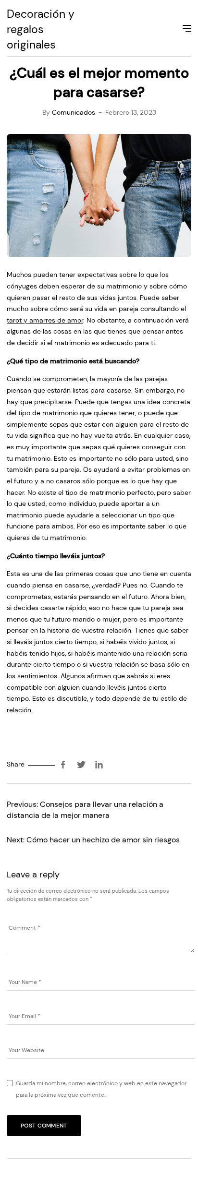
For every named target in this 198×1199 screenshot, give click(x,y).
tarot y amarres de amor (45, 320)
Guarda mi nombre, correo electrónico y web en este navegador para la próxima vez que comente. (101, 1089)
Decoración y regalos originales (40, 29)
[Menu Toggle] (186, 30)
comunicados (73, 112)
